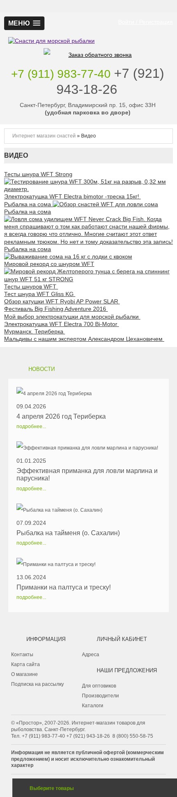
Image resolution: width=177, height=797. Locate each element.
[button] (24, 23)
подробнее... (31, 426)
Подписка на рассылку (37, 684)
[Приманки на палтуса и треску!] (63, 564)
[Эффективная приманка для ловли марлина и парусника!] (88, 447)
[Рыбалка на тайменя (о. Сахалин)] (68, 510)
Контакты (22, 654)
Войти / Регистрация (145, 22)
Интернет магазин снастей (44, 136)
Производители (100, 696)
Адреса (90, 654)
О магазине (24, 674)
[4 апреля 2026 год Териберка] (61, 393)
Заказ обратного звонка (100, 54)
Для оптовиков (99, 686)
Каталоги (92, 705)
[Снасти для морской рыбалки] (88, 28)
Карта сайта (25, 664)
